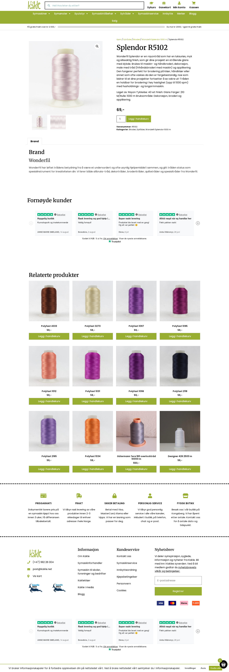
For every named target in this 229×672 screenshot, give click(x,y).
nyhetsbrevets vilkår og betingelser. (175, 569)
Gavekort (165, 7)
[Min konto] (179, 3)
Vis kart (37, 576)
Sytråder (125, 13)
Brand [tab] (35, 141)
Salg (114, 20)
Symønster (60, 13)
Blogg (192, 13)
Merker (181, 13)
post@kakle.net (42, 569)
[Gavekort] (163, 3)
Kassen (194, 7)
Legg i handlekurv (139, 118)
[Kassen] (193, 3)
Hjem (119, 39)
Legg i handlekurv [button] (49, 336)
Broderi (136, 39)
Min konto (179, 7)
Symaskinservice (148, 13)
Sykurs (151, 7)
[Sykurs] (151, 3)
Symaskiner (40, 13)
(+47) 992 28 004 (43, 562)
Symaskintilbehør (102, 13)
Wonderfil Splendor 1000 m (154, 39)
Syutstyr (79, 13)
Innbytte (168, 13)
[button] (97, 46)
